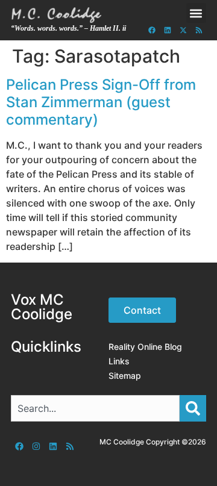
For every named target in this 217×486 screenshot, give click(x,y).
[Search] (193, 408)
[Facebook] (152, 30)
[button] (196, 13)
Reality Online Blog (145, 346)
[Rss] (199, 30)
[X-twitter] (183, 30)
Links (119, 361)
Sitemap (124, 375)
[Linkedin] (167, 30)
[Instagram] (36, 446)
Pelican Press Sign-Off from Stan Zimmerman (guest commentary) (101, 102)
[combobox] (95, 408)
